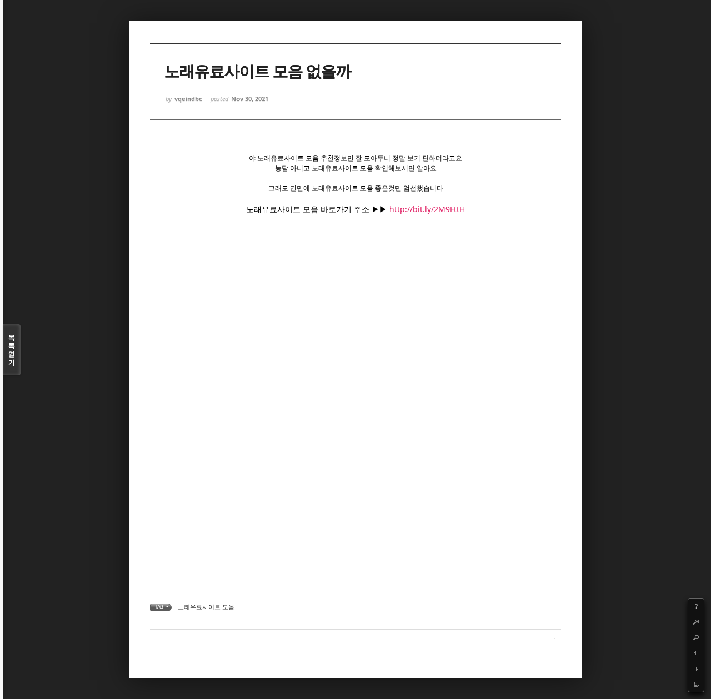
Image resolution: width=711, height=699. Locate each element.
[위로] (696, 653)
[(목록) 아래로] (696, 668)
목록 (11, 350)
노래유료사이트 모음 (206, 606)
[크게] (696, 622)
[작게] (696, 637)
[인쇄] (696, 684)
